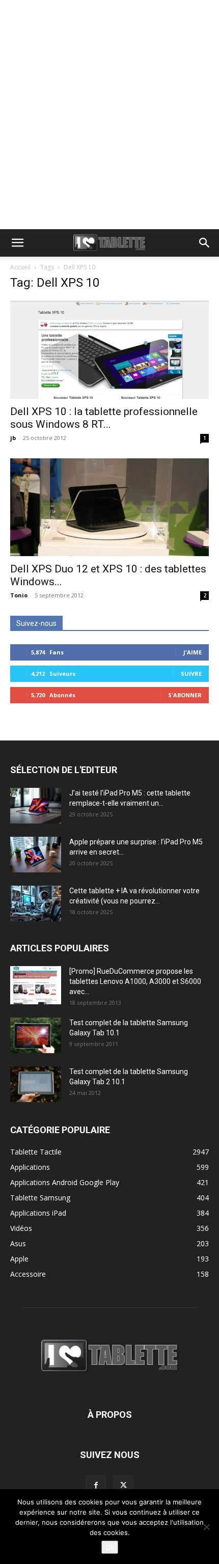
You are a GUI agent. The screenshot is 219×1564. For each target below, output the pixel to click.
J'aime (192, 652)
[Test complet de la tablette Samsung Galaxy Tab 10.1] (35, 1035)
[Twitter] (123, 1485)
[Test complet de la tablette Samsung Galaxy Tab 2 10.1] (35, 1084)
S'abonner (185, 695)
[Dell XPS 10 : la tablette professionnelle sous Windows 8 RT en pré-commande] (109, 349)
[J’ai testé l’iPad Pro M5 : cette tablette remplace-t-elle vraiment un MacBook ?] (35, 806)
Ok (109, 1547)
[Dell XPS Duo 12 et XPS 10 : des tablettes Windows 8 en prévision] (109, 507)
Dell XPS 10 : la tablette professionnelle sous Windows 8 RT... (104, 417)
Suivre (191, 673)
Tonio (19, 595)
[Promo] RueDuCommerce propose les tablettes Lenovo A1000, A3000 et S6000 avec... (135, 981)
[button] (17, 243)
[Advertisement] (109, 114)
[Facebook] (96, 1485)
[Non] (206, 1527)
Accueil (20, 267)
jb (13, 438)
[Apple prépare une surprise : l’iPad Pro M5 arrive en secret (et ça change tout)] (35, 854)
